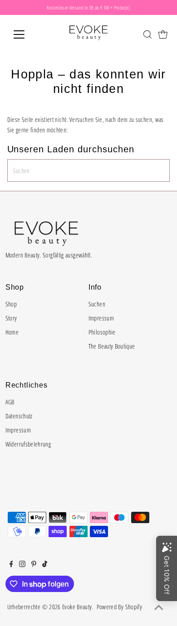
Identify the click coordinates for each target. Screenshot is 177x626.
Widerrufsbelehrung (28, 444)
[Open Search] (147, 34)
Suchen (96, 304)
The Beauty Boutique (111, 346)
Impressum (101, 318)
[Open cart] (162, 34)
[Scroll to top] (159, 608)
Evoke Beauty (77, 606)
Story (11, 318)
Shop (11, 304)
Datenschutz (19, 416)
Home (12, 332)
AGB (10, 402)
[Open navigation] (26, 34)
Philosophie (102, 332)
